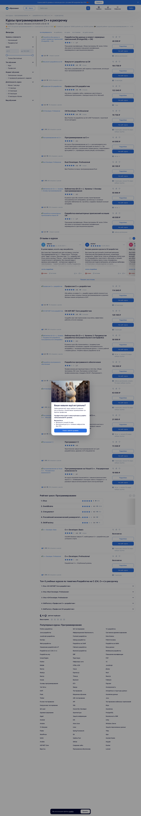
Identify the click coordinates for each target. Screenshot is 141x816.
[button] (86, 383)
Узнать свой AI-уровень (70, 430)
